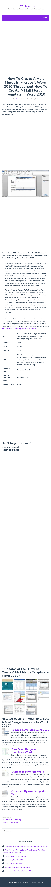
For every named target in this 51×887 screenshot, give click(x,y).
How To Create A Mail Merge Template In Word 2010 (20, 328)
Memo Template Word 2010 (14, 860)
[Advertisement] (25, 48)
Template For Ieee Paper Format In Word (19, 871)
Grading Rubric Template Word (15, 856)
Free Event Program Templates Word (23, 751)
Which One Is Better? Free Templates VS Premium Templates (26, 846)
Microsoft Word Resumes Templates (17, 867)
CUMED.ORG (25, 6)
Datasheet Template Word (27, 772)
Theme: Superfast (37, 882)
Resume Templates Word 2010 (30, 730)
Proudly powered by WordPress (18, 882)
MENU (45, 18)
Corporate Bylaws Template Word (28, 792)
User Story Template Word (14, 863)
